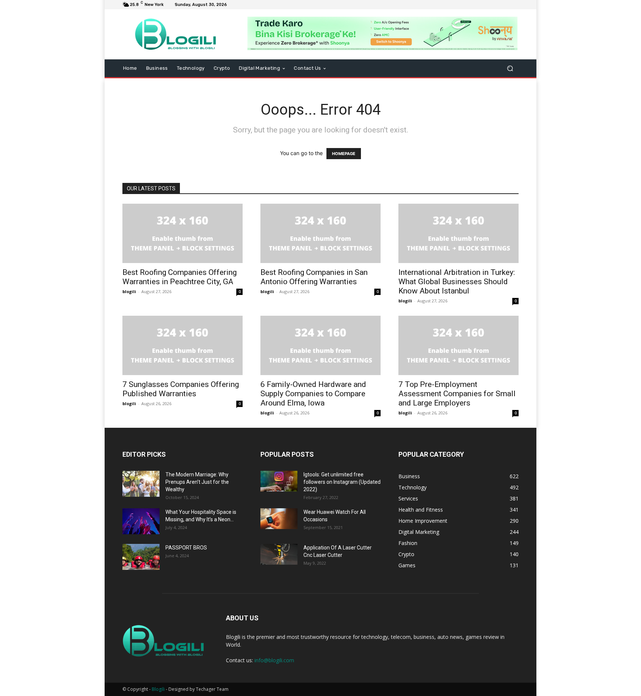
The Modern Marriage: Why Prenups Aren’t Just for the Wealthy (197, 482)
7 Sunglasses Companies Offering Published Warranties (180, 389)
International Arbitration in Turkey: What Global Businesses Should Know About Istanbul (456, 281)
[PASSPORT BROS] (141, 557)
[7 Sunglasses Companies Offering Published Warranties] (182, 345)
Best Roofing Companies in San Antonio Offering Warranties (314, 277)
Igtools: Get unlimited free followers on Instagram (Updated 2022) (342, 482)
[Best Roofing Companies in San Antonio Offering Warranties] (320, 233)
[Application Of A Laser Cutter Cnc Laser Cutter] (279, 554)
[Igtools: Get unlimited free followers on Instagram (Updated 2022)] (279, 481)
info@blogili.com (274, 660)
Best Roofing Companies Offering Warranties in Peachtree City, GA (179, 277)
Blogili (158, 689)
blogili (129, 291)
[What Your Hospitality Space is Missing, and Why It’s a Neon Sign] (141, 521)
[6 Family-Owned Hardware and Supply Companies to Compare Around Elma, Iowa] (320, 345)
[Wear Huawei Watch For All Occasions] (279, 518)
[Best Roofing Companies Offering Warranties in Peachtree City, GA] (182, 233)
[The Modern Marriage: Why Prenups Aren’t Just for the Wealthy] (141, 484)
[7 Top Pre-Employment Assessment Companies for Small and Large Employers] (458, 345)
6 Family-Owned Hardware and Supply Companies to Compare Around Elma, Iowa (313, 393)
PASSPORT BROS (186, 548)
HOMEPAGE (343, 153)
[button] (510, 68)
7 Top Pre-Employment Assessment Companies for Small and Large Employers (457, 393)
